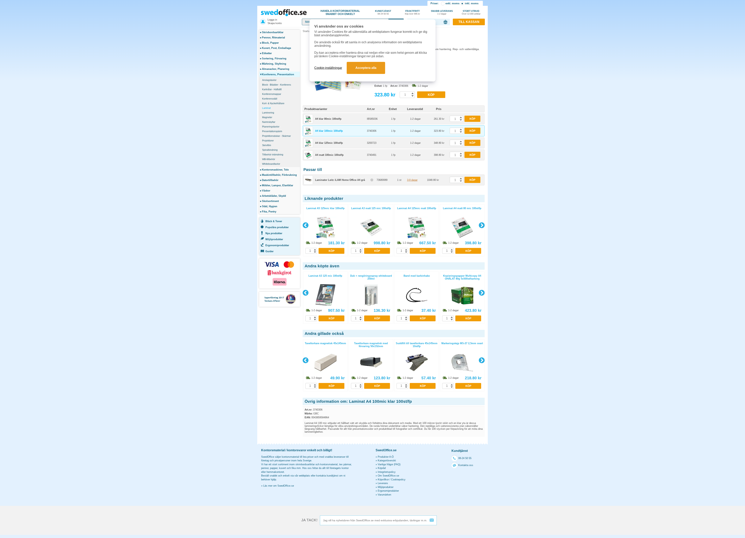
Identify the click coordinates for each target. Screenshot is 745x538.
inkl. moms (471, 3)
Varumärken (384, 494)
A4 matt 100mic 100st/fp (329, 154)
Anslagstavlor (269, 80)
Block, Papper (269, 42)
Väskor (265, 190)
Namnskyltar (268, 122)
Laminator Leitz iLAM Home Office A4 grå (340, 179)
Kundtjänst (383, 12)
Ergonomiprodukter (277, 245)
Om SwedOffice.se (388, 475)
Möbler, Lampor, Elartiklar (276, 185)
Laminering (268, 112)
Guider (269, 251)
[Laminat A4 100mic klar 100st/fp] (337, 91)
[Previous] (305, 225)
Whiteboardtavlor (271, 164)
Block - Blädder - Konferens (276, 84)
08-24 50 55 (464, 458)
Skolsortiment (269, 201)
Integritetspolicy (387, 471)
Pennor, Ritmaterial (272, 37)
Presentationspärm (272, 131)
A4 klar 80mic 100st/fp (328, 118)
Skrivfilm (266, 145)
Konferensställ (269, 98)
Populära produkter (277, 227)
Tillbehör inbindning (272, 154)
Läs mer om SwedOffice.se (278, 485)
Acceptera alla (365, 67)
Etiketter (266, 53)
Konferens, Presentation (277, 74)
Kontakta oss (465, 465)
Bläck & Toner (273, 221)
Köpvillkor (383, 479)
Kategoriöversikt (387, 460)
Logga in (272, 19)
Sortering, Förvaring (273, 58)
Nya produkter (273, 233)
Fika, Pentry (268, 211)
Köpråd (382, 468)
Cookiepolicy (398, 479)
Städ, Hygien (268, 206)
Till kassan (468, 21)
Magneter (267, 117)
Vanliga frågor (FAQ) (389, 464)
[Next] (482, 225)
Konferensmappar (271, 94)
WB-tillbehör (268, 159)
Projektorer (268, 140)
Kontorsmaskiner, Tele (274, 169)
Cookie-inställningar (328, 67)
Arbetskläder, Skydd (273, 195)
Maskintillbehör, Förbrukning (278, 174)
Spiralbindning (270, 150)
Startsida (308, 31)
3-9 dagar (412, 179)
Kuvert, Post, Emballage (275, 48)
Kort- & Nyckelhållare (273, 103)
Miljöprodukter (274, 239)
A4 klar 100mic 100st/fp (329, 130)
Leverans (383, 483)
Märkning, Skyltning (273, 63)
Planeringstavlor (270, 126)
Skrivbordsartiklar (271, 32)
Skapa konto (275, 23)
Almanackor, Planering (274, 69)
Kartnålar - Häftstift (272, 89)
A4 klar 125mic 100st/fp (329, 142)
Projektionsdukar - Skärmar (276, 136)
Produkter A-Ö (386, 456)
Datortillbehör (269, 180)
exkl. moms (452, 3)
